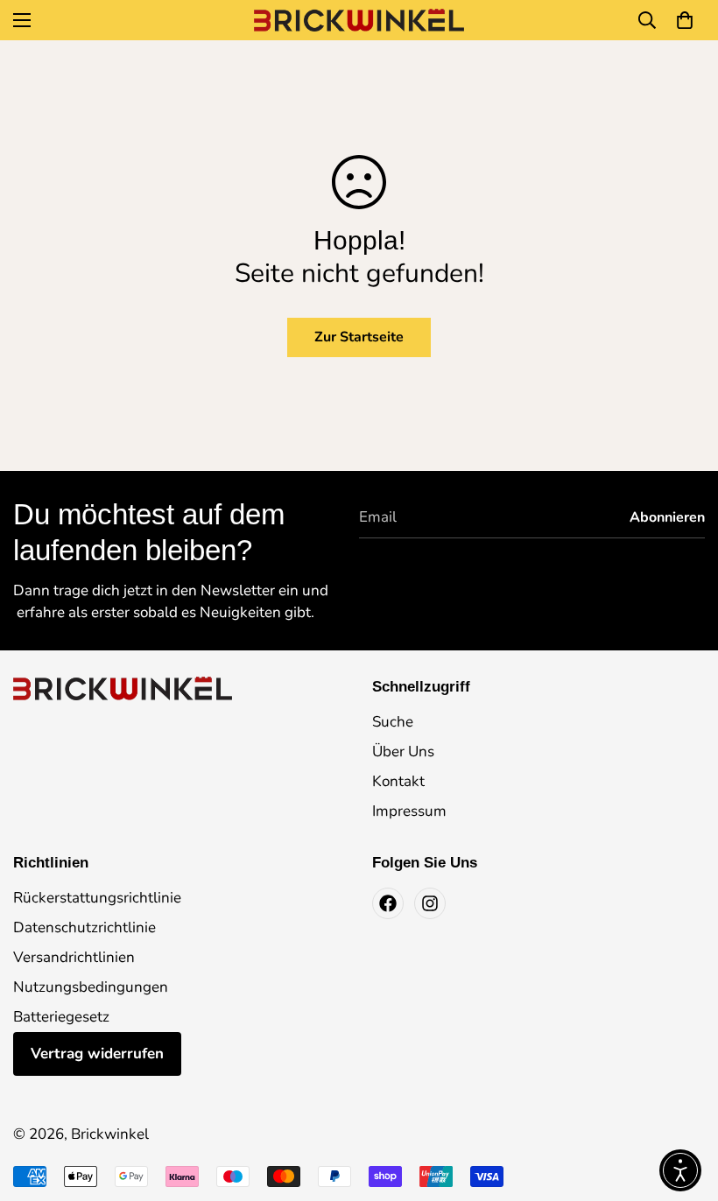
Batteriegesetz (61, 1017)
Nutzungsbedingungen (90, 987)
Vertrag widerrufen (97, 1053)
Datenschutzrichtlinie (84, 927)
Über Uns (403, 751)
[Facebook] (388, 903)
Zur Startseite (359, 337)
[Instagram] (430, 903)
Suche (392, 722)
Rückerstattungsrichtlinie (97, 898)
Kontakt (398, 781)
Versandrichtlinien (74, 957)
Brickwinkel (110, 1134)
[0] (685, 20)
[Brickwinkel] (359, 20)
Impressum (409, 811)
